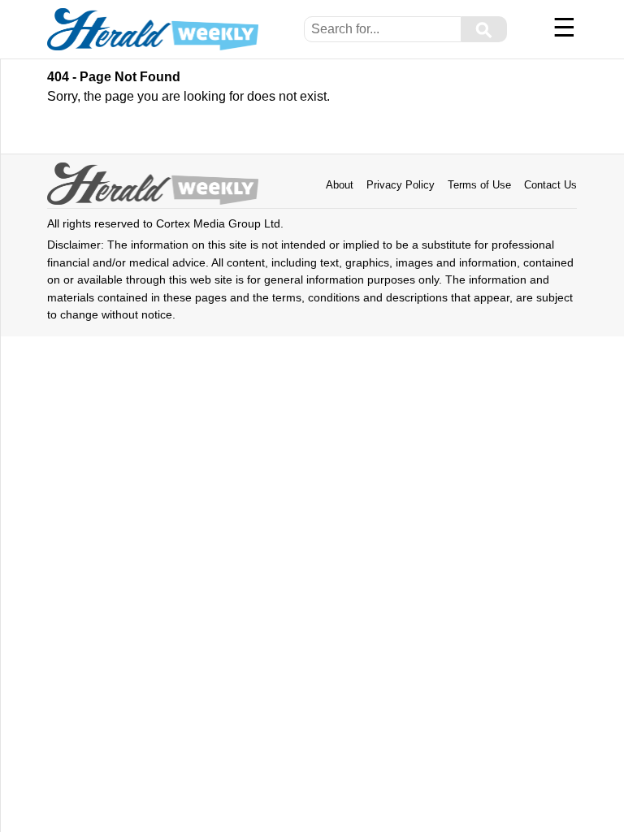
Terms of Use (479, 185)
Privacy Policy (400, 185)
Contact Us (550, 185)
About (339, 185)
